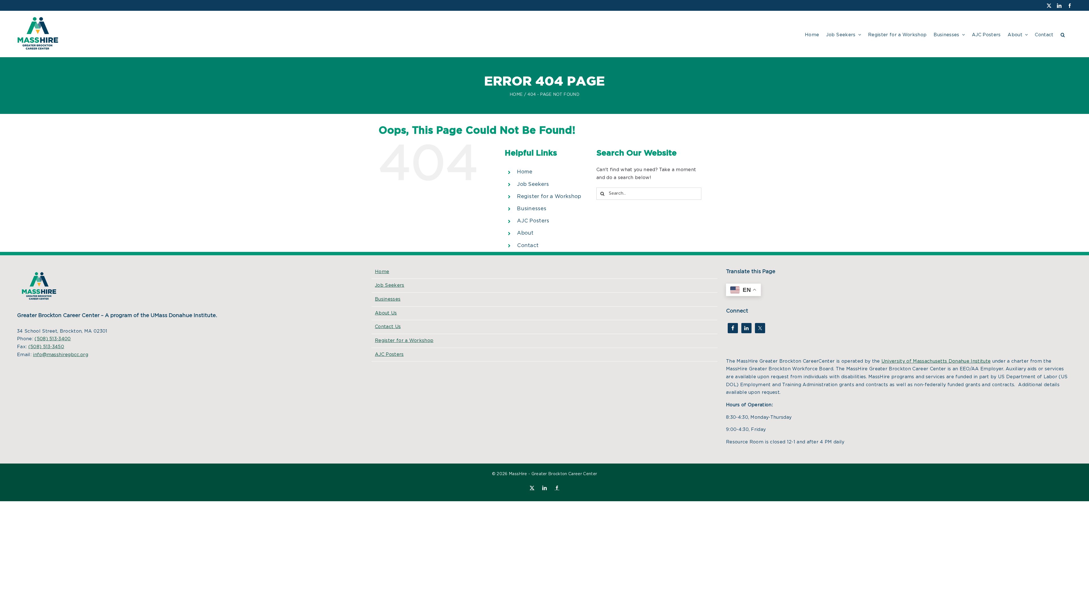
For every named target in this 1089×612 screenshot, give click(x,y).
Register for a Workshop (549, 196)
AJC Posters (533, 221)
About (525, 233)
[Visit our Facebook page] (733, 328)
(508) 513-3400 (53, 339)
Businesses (531, 208)
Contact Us (388, 326)
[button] (1063, 34)
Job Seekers (533, 184)
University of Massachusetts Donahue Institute (936, 361)
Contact (528, 245)
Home (524, 172)
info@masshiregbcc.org (60, 354)
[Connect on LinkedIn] (746, 328)
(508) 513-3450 (46, 347)
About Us (386, 313)
